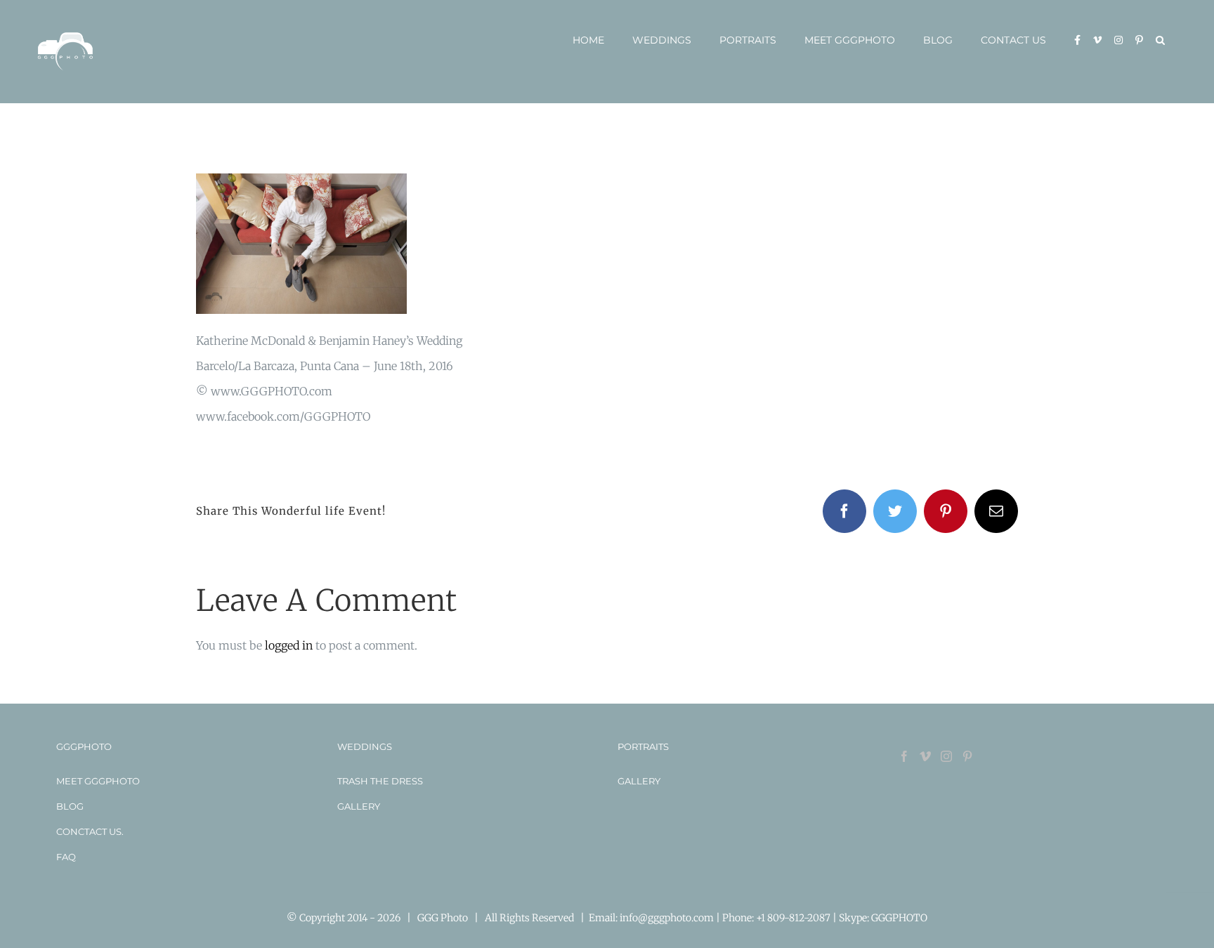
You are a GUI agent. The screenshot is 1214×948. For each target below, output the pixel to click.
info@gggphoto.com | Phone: (688, 917)
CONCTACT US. (90, 831)
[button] (1160, 40)
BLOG (70, 806)
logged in (289, 645)
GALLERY (358, 806)
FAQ (66, 856)
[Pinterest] (967, 756)
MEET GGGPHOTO (98, 780)
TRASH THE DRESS (380, 780)
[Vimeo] (925, 756)
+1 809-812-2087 (794, 917)
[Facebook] (904, 756)
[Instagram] (946, 756)
